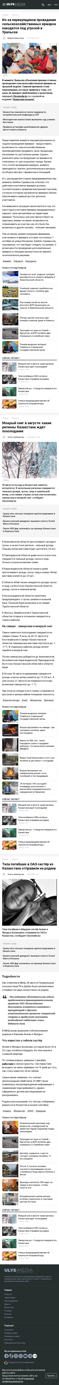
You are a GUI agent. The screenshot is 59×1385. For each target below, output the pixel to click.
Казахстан (36, 700)
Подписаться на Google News (21, 1362)
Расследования (11, 1301)
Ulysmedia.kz (20, 96)
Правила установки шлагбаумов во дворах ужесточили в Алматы (25, 128)
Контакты (8, 1340)
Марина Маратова (16, 38)
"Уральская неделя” (23, 99)
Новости (8, 1294)
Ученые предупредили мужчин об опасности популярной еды (34, 402)
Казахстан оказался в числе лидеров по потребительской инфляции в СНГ (24, 113)
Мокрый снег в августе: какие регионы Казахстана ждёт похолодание (36, 365)
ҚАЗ (49, 5)
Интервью (8, 1317)
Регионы (8, 1314)
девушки (41, 1111)
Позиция (8, 1311)
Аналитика (9, 1307)
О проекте (8, 1330)
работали (7, 1063)
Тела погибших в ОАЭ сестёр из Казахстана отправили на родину (33, 377)
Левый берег (9, 1298)
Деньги (7, 1304)
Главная (5, 15)
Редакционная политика (14, 1343)
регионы (49, 700)
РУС (56, 5)
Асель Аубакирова (16, 437)
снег (25, 700)
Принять (51, 1376)
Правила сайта (10, 1333)
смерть (7, 1111)
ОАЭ (31, 1111)
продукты (31, 261)
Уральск (19, 261)
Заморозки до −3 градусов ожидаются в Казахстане (37, 390)
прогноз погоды (11, 700)
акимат (7, 261)
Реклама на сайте (11, 1336)
